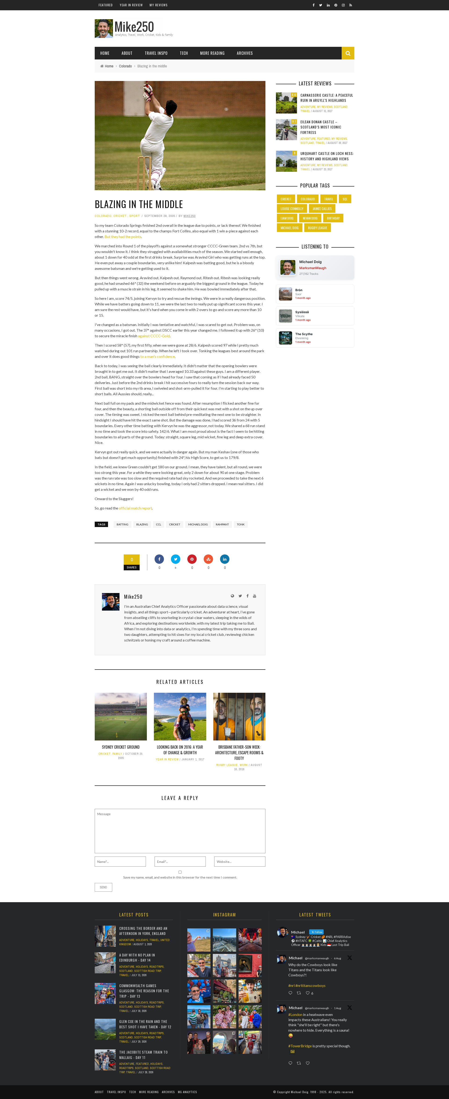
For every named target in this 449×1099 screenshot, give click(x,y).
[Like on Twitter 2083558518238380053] (309, 1063)
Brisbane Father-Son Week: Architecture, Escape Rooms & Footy (239, 752)
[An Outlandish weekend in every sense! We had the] (198, 1042)
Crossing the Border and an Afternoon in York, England (143, 931)
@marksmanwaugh (317, 958)
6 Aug (337, 958)
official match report (135, 508)
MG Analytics (187, 1092)
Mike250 (190, 216)
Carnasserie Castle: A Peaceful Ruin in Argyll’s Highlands (327, 97)
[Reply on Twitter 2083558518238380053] (291, 1063)
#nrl (291, 985)
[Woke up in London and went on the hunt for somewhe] (198, 991)
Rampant (222, 524)
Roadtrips (156, 967)
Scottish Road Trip (147, 971)
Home (104, 53)
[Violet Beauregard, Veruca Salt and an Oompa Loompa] (250, 1016)
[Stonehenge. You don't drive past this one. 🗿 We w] (198, 940)
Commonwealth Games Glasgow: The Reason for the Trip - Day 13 (144, 991)
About (127, 53)
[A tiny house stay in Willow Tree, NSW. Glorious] (250, 1042)
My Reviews (159, 5)
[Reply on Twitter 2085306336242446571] (291, 993)
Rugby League (227, 765)
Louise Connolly (292, 208)
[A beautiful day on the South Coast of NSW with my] (198, 1016)
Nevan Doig (310, 218)
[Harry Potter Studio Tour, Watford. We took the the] (250, 940)
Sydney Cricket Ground (121, 747)
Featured (106, 5)
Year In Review (131, 5)
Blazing (142, 524)
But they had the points (123, 236)
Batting (122, 524)
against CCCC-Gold (154, 335)
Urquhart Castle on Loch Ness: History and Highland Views (327, 156)
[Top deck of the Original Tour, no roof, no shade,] (198, 965)
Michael (295, 958)
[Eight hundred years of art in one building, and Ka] (250, 965)
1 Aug (337, 1008)
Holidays (142, 940)
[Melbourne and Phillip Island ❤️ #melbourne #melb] (224, 1042)
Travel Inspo (156, 53)
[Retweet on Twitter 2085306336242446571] (300, 993)
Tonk (241, 524)
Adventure (308, 107)
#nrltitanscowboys (310, 985)
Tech (184, 53)
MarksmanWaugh (312, 268)
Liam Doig (287, 218)
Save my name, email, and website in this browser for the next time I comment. (180, 877)
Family (117, 754)
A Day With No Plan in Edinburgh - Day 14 (137, 957)
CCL (158, 524)
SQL (345, 198)
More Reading (212, 53)
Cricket (120, 216)
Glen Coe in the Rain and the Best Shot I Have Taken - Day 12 (145, 1024)
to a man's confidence (157, 356)
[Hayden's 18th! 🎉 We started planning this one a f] (250, 991)
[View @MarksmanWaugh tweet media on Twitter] (293, 1051)
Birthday (333, 218)
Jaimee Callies (322, 208)
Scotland (341, 107)
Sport (134, 216)
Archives (245, 53)
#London (295, 1014)
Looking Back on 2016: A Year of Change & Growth (180, 749)
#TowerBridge (300, 1046)
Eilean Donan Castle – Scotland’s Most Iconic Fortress (321, 127)
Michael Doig (198, 524)
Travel (305, 111)
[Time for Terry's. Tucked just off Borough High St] (224, 991)
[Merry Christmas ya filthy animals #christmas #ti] (224, 1016)
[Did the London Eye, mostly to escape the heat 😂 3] (224, 940)
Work (244, 765)
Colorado (103, 216)
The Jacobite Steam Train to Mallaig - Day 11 (143, 1054)
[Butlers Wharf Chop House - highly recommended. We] (224, 965)
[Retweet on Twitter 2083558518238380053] (300, 1063)
